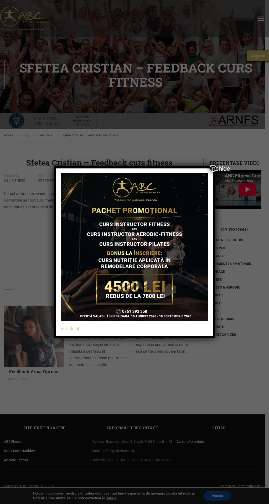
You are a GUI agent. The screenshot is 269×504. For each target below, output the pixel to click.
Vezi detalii (70, 328)
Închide (213, 168)
